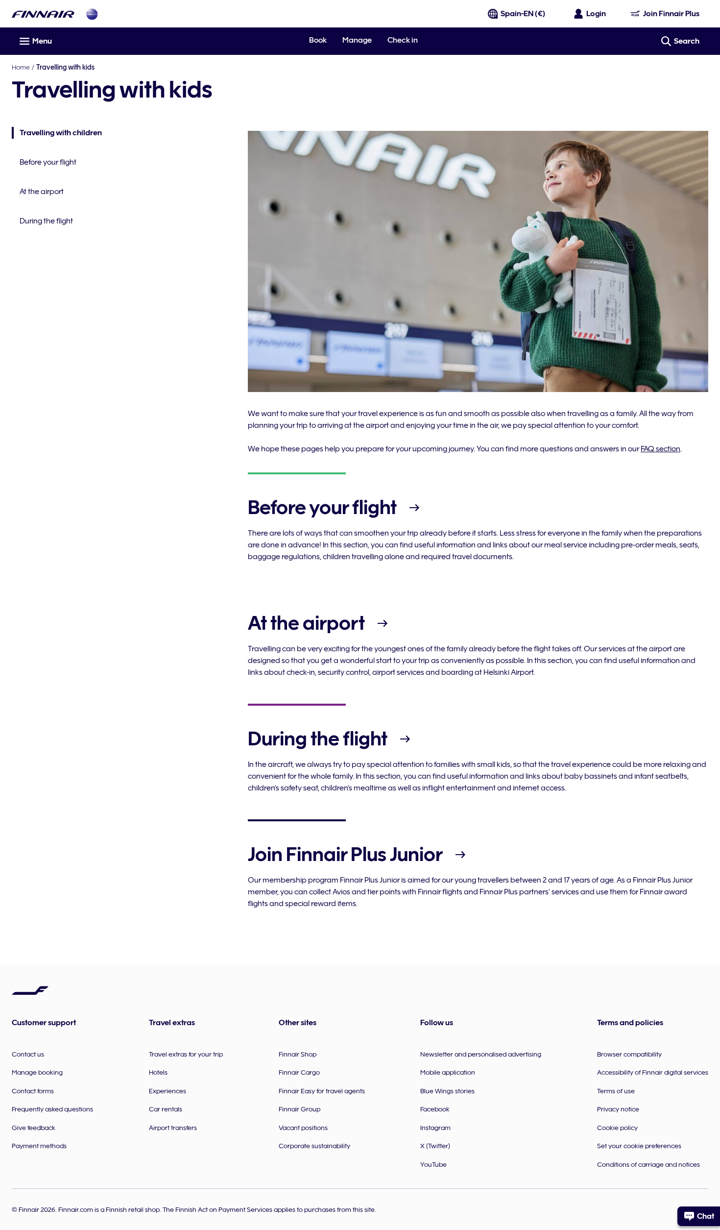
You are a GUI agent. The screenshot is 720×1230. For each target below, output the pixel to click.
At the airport (42, 191)
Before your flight (48, 162)
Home (21, 67)
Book (318, 40)
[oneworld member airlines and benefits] (92, 14)
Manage (357, 40)
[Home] (43, 14)
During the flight (46, 221)
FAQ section (660, 448)
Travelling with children (57, 133)
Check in (402, 40)
